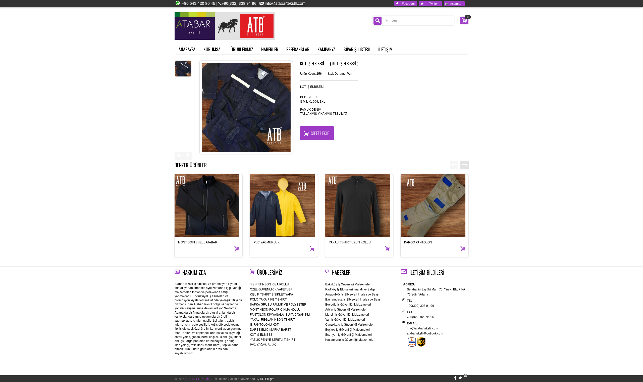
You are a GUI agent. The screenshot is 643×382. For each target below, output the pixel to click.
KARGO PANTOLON (418, 242)
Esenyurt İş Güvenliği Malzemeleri (348, 334)
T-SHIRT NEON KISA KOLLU (269, 284)
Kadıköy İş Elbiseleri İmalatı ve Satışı (350, 289)
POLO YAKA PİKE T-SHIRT (268, 299)
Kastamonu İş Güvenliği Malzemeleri (350, 339)
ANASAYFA (187, 49)
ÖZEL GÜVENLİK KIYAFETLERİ (271, 289)
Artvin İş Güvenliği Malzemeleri (346, 309)
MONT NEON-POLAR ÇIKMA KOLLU (275, 309)
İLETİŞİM (385, 49)
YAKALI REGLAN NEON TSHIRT (272, 319)
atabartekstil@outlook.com (425, 333)
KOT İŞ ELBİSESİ (261, 334)
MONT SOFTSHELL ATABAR (197, 242)
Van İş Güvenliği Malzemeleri (345, 319)
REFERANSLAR (297, 49)
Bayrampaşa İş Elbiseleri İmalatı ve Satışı (353, 299)
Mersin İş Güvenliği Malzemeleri (347, 314)
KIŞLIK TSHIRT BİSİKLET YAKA (271, 294)
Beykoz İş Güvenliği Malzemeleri (347, 329)
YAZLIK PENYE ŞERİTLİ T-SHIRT (272, 339)
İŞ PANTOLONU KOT (264, 324)
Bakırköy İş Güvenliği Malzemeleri (348, 284)
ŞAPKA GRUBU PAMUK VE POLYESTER (278, 304)
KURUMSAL (213, 49)
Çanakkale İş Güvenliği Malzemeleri (349, 324)
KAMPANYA (326, 49)
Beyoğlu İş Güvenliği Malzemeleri (348, 304)
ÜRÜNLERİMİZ (242, 49)
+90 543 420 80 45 (198, 3)
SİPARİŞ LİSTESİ (357, 49)
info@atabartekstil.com (285, 3)
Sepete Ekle (320, 133)
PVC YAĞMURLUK (266, 242)
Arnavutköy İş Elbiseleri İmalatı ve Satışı (352, 294)
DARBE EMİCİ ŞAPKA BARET (270, 329)
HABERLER (269, 49)
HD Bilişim (267, 378)
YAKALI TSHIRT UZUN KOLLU (350, 242)
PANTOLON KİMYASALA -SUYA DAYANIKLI (280, 314)
